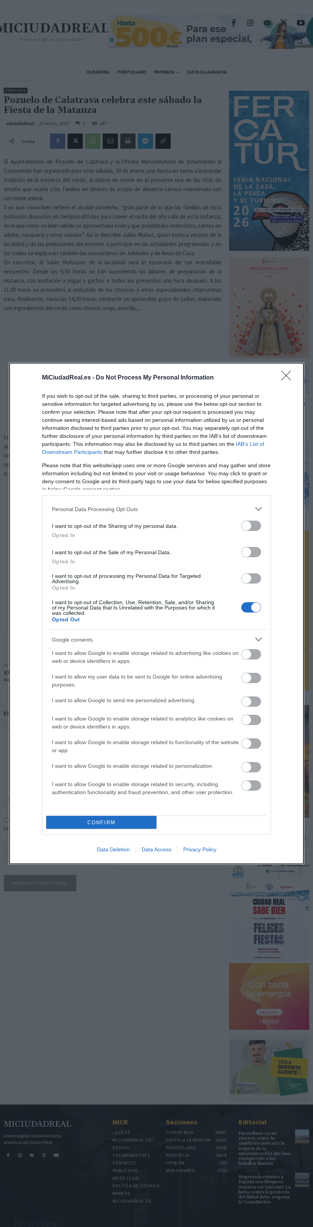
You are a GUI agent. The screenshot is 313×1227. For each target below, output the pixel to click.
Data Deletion (113, 849)
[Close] (288, 378)
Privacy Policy (199, 849)
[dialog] (156, 613)
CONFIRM (101, 822)
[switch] (251, 526)
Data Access (156, 849)
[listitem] (156, 509)
